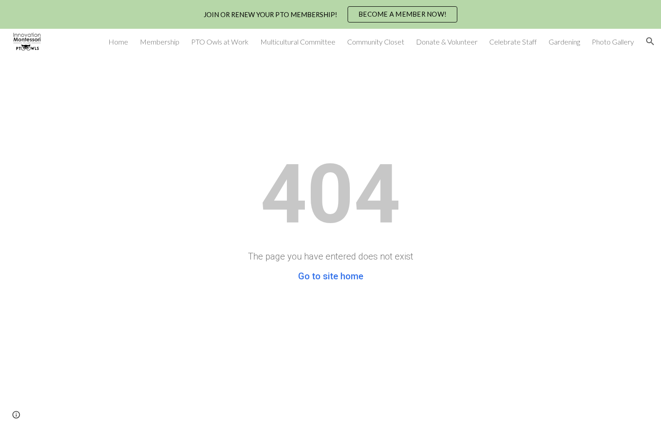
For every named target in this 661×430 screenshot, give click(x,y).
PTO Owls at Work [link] (220, 41)
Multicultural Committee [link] (297, 41)
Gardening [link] (564, 41)
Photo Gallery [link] (613, 41)
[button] (650, 41)
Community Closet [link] (375, 41)
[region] (330, 14)
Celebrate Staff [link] (513, 41)
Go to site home (330, 276)
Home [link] (118, 41)
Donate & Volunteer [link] (447, 41)
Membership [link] (159, 41)
